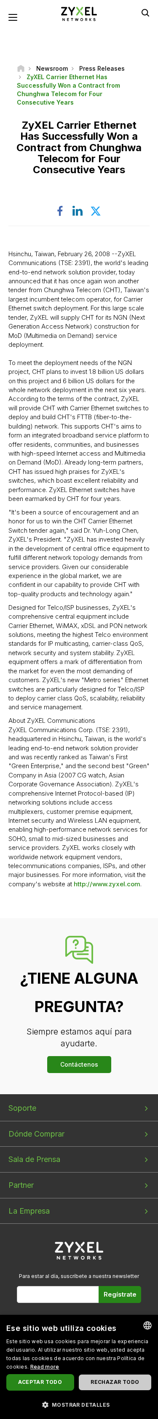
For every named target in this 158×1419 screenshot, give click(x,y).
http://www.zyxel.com (107, 884)
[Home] (21, 68)
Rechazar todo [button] (115, 1382)
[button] (79, 1404)
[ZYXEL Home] (79, 13)
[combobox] (147, 1325)
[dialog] (79, 1367)
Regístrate (120, 1294)
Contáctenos (79, 1064)
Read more (44, 1367)
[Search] (145, 12)
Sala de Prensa (34, 1159)
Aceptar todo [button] (40, 1382)
